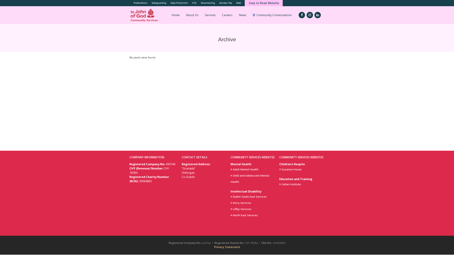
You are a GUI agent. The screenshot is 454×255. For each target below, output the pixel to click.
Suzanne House (291, 169)
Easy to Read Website (264, 3)
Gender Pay (225, 2)
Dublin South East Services (250, 196)
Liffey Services (242, 209)
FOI (194, 2)
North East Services (245, 215)
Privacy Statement (227, 247)
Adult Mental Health (245, 169)
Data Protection (179, 2)
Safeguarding (159, 2)
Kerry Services (242, 203)
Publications (140, 2)
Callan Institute (291, 184)
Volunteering (208, 2)
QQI (238, 2)
